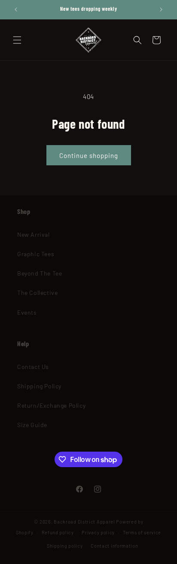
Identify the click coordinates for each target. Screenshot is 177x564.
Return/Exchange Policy (51, 405)
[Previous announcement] (15, 9)
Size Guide (32, 424)
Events (27, 312)
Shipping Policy (39, 386)
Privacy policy (98, 532)
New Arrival (33, 234)
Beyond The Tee (39, 273)
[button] (17, 40)
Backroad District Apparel (84, 521)
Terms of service (142, 532)
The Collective (37, 292)
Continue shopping (88, 155)
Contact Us (33, 366)
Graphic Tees (35, 253)
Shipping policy (65, 546)
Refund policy (58, 532)
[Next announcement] (161, 9)
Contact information (114, 546)
